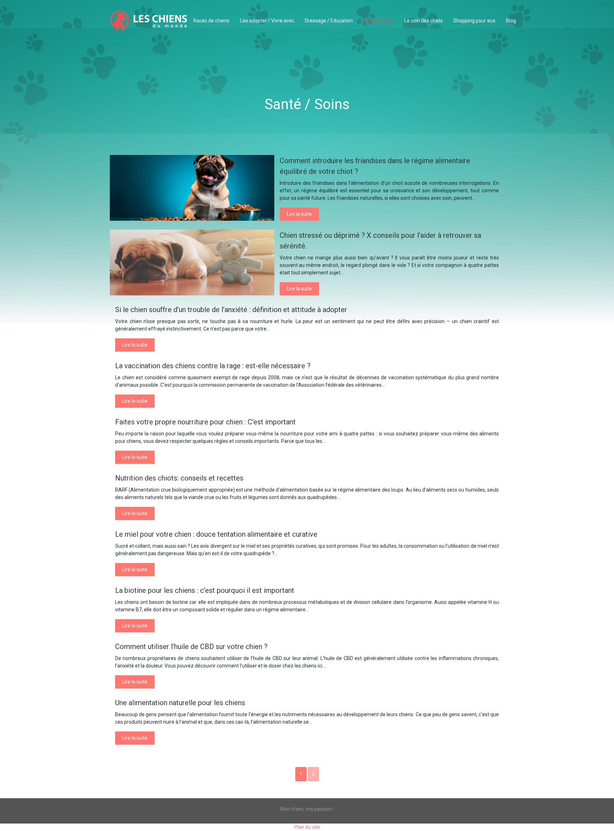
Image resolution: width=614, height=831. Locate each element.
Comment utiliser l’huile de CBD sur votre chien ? (191, 646)
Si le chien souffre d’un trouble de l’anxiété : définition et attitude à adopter (231, 309)
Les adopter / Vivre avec (267, 20)
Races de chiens (211, 20)
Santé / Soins (378, 20)
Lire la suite (299, 214)
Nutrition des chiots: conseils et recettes (179, 478)
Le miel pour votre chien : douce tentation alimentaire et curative (216, 534)
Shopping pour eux (474, 20)
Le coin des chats (423, 20)
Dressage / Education (329, 20)
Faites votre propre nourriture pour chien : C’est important (205, 422)
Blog (511, 20)
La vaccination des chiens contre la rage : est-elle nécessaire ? (213, 365)
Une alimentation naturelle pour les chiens (180, 702)
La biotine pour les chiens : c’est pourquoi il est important (204, 590)
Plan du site (307, 827)
